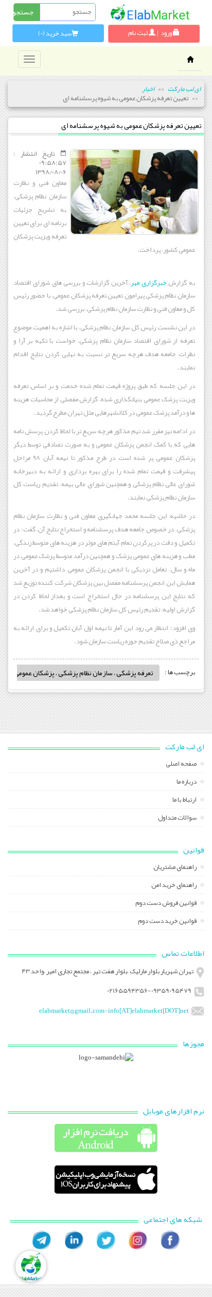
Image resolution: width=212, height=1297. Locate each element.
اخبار (148, 89)
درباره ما (187, 782)
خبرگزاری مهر (148, 282)
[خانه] (149, 13)
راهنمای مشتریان (175, 868)
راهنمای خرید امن (174, 886)
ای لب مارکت (184, 89)
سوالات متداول (178, 818)
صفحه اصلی (182, 764)
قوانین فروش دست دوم (166, 904)
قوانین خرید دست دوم (168, 922)
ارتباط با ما (185, 800)
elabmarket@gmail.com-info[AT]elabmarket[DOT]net (114, 1010)
